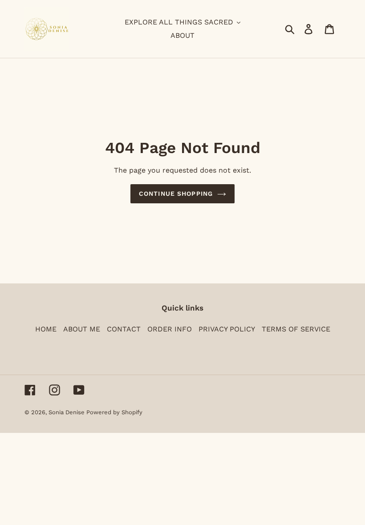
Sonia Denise (67, 412)
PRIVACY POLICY (227, 329)
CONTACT (124, 329)
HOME (46, 329)
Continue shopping (176, 193)
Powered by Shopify (114, 412)
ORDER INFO (169, 329)
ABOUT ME (81, 329)
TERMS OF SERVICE (296, 329)
